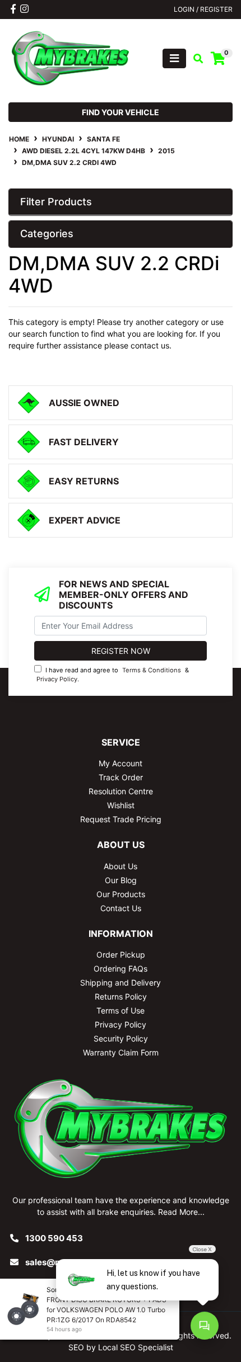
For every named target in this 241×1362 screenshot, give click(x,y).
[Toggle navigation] (174, 58)
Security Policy (121, 1038)
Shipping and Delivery (120, 982)
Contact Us (120, 908)
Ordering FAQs (120, 968)
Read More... (181, 1212)
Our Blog (121, 880)
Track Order (121, 777)
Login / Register (203, 9)
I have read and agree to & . (112, 675)
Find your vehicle (120, 112)
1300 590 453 (54, 1238)
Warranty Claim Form (121, 1052)
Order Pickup (120, 954)
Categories (46, 233)
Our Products (120, 894)
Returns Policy (121, 996)
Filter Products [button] (56, 202)
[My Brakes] (70, 57)
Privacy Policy (56, 679)
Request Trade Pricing (120, 819)
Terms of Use (120, 1010)
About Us (120, 866)
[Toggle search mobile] (194, 59)
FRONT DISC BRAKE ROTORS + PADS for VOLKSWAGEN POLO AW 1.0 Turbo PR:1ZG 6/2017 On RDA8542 (106, 1309)
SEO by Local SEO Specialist (120, 1347)
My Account (120, 763)
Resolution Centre (121, 791)
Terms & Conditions (151, 670)
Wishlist (121, 805)
